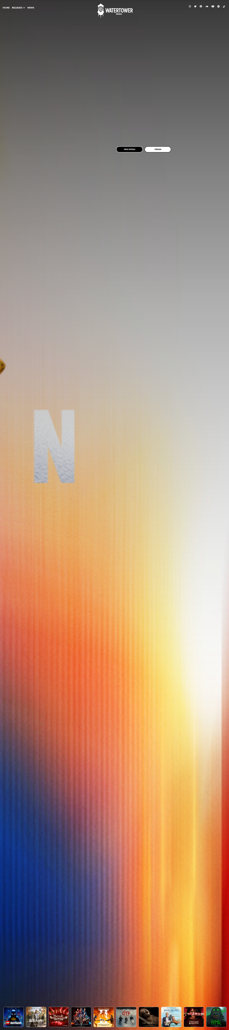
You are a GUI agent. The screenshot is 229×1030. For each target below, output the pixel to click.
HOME (6, 7)
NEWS (30, 7)
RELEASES (17, 7)
